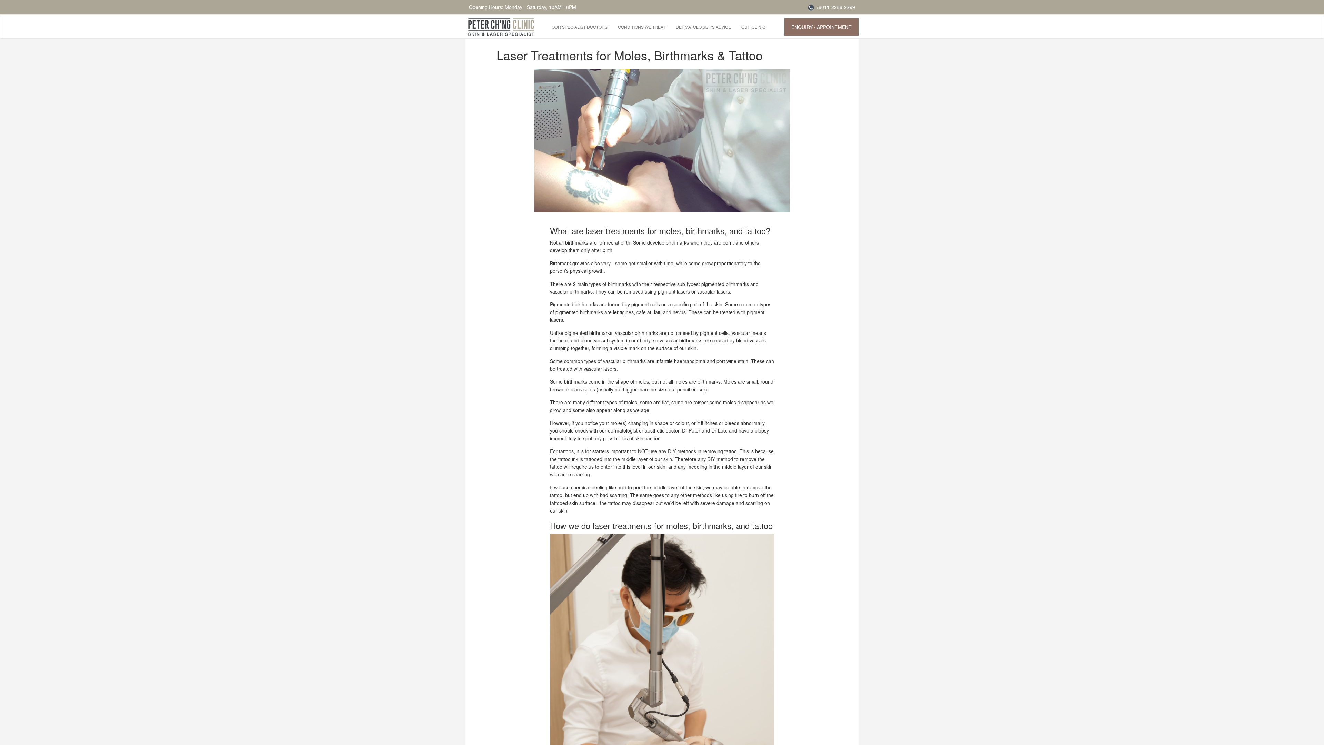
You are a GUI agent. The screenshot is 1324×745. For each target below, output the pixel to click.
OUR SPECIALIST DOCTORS (580, 27)
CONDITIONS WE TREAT (641, 27)
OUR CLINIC (753, 27)
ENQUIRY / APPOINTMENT (821, 26)
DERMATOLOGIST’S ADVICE (703, 27)
